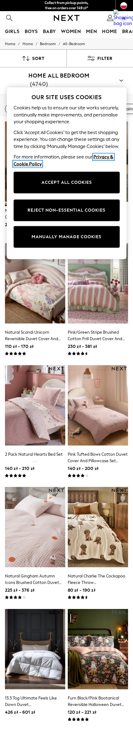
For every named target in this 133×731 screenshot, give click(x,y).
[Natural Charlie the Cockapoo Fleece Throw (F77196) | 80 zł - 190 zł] (98, 527)
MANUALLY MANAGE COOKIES (66, 236)
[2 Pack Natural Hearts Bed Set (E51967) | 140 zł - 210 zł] (35, 405)
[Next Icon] (66, 18)
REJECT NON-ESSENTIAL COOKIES (66, 210)
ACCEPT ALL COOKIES (66, 182)
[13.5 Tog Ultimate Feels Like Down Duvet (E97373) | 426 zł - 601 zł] (35, 649)
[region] (67, 173)
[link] (9, 18)
